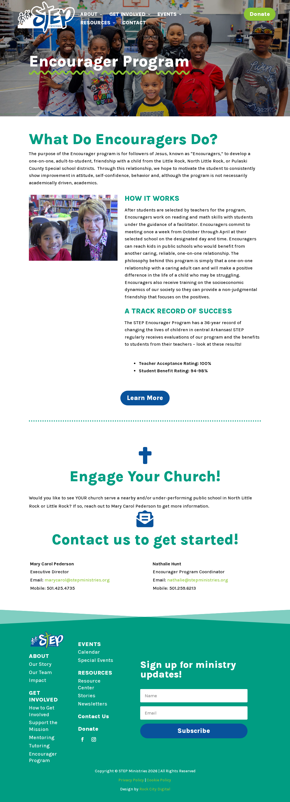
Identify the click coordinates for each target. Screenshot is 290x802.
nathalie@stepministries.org (197, 580)
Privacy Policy (131, 780)
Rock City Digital (154, 789)
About (88, 14)
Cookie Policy (159, 780)
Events (167, 14)
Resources (95, 23)
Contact (134, 23)
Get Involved (127, 14)
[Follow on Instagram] (93, 739)
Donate (260, 14)
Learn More (145, 398)
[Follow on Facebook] (82, 739)
